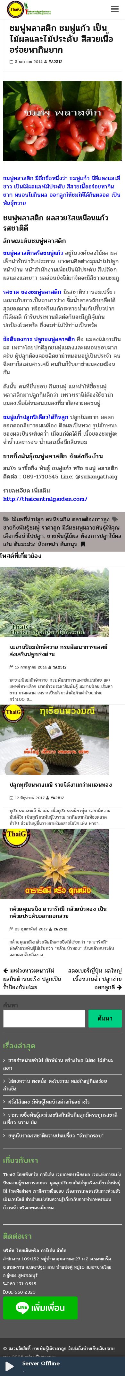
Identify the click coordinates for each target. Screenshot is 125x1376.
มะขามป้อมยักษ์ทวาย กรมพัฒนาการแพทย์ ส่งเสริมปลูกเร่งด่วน (59, 651)
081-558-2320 (20, 1292)
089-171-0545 (21, 1283)
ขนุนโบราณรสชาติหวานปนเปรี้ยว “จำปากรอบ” (56, 1136)
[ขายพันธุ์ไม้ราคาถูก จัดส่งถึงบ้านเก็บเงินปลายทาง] (28, 9)
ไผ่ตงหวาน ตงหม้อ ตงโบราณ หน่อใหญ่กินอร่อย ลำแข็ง (55, 1085)
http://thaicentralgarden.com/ (45, 498)
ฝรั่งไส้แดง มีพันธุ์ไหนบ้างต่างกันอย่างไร (49, 1102)
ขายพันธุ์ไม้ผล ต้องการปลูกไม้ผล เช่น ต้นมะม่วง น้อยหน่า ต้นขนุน (62, 540)
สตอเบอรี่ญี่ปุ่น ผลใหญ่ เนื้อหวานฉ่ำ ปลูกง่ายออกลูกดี (95, 979)
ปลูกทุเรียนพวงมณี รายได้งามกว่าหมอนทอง (61, 784)
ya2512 (56, 62)
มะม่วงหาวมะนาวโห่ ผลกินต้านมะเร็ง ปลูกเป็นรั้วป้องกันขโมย (32, 979)
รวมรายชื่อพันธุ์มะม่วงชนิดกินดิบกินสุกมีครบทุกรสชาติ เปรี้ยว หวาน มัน (60, 1119)
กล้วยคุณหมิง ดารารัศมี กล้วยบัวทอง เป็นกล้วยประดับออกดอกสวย (58, 913)
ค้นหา (10, 1005)
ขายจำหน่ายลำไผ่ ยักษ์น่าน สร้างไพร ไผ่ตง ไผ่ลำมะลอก (58, 1064)
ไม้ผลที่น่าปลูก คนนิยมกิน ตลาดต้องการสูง (61, 519)
